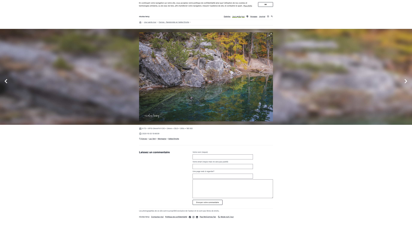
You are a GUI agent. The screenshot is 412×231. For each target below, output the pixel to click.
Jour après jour (238, 16)
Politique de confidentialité (176, 217)
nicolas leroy (144, 16)
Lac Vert (152, 139)
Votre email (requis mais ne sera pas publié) (210, 162)
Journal (262, 16)
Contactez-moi (157, 217)
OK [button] (265, 4)
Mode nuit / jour (227, 217)
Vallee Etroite (173, 139)
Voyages (253, 16)
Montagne (162, 139)
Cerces (144, 139)
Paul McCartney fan (208, 217)
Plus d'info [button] (247, 6)
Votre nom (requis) (200, 152)
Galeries (227, 16)
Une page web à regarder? (203, 171)
